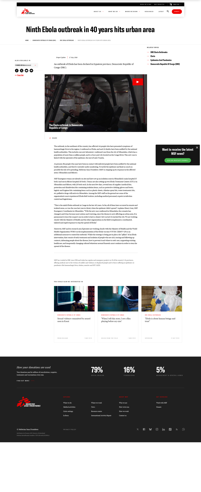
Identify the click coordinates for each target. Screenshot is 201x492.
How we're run (124, 407)
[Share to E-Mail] (26, 70)
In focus (66, 415)
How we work (124, 411)
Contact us (123, 415)
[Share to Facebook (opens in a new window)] (16, 70)
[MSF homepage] (28, 11)
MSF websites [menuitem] (159, 4)
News (93, 407)
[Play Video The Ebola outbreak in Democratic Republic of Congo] (137, 81)
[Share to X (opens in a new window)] (21, 70)
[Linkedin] (163, 429)
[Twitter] (137, 429)
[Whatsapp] (183, 429)
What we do (67, 402)
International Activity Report (101, 415)
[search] (168, 11)
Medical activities (69, 407)
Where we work (96, 402)
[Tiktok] (170, 429)
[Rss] (177, 429)
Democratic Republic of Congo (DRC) (44, 40)
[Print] (31, 70)
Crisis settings (68, 411)
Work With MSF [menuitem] (145, 4)
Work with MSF (161, 402)
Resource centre (96, 411)
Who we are (123, 402)
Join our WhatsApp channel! (177, 160)
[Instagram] (157, 429)
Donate (176, 11)
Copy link (20, 75)
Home (27, 40)
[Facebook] (144, 429)
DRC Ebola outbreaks (67, 40)
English (176, 4)
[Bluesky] (150, 429)
